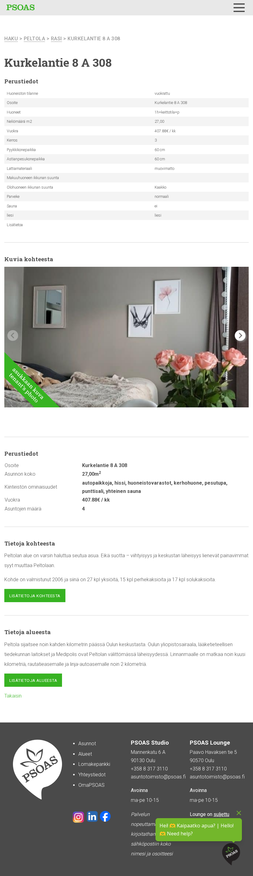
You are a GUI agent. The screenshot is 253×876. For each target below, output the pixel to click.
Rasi (56, 39)
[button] (240, 335)
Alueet (85, 754)
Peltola (34, 39)
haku (11, 39)
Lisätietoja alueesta (33, 680)
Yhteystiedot (92, 775)
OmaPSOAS (91, 785)
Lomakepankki (94, 764)
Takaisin (13, 696)
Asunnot (87, 743)
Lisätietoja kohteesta (34, 595)
